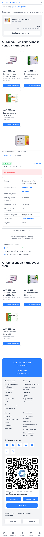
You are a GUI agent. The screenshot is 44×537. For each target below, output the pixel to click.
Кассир (7, 422)
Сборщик (8, 425)
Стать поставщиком (31, 384)
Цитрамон (22, 7)
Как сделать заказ (11, 384)
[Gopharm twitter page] (13, 451)
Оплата (7, 395)
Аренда (26, 395)
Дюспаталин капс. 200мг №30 (31, 75)
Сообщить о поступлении (22, 33)
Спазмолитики (28, 219)
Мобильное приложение (9, 388)
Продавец (8, 428)
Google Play (30, 499)
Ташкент (13, 521)
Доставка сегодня (13, 85)
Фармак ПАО (16, 21)
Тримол (14, 7)
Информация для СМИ (30, 425)
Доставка (8, 392)
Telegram (22, 370)
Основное (7, 155)
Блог (6, 402)
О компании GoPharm (28, 417)
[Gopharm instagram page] (19, 445)
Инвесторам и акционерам (28, 434)
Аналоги (18, 155)
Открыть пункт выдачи (29, 388)
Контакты (27, 421)
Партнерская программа (28, 400)
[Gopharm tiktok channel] (7, 451)
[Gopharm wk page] (25, 445)
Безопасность (10, 408)
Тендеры (26, 392)
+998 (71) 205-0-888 (22, 362)
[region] (22, 140)
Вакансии (8, 416)
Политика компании (31, 430)
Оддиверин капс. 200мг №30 (9, 114)
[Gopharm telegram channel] (7, 445)
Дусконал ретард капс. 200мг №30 (9, 75)
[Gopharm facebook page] (13, 445)
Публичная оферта (12, 405)
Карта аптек (9, 399)
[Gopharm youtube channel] (32, 445)
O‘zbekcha (31, 521)
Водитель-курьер (11, 419)
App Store (14, 499)
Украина (25, 191)
